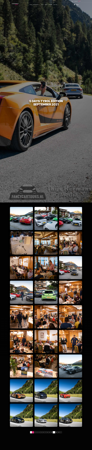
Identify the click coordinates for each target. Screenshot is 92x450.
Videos (46, 4)
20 (58, 432)
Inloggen (72, 1)
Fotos (42, 4)
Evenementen (36, 4)
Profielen (50, 4)
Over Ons (75, 1)
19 (56, 432)
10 (51, 432)
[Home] (15, 3)
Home (31, 4)
